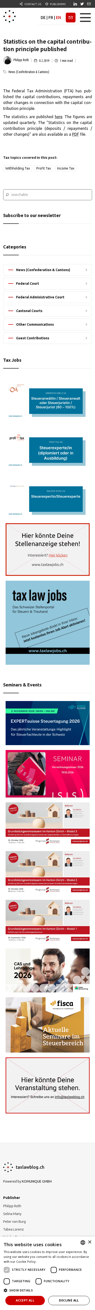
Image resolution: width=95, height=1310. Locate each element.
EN (58, 17)
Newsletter (71, 17)
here (58, 116)
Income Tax (65, 168)
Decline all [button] (69, 1300)
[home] (9, 17)
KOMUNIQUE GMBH (37, 1181)
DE (43, 17)
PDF (75, 134)
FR (50, 17)
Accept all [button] (25, 1300)
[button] (85, 17)
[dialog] (47, 1273)
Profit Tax (43, 168)
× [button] (89, 1242)
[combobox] (82, 1242)
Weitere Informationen (53, 1262)
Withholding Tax (17, 168)
